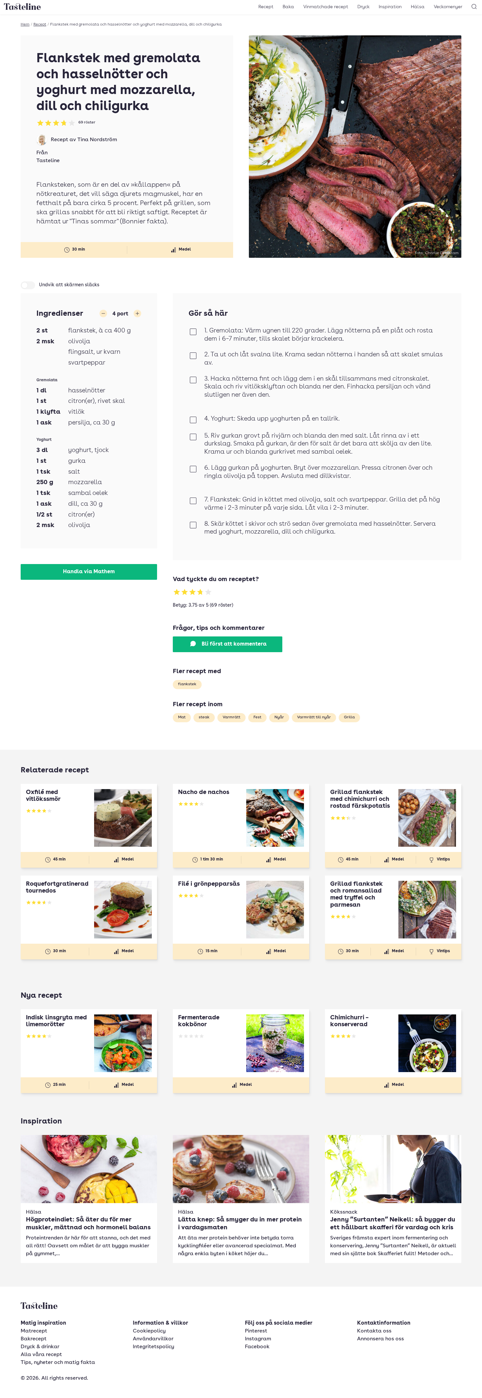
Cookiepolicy (149, 1331)
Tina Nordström (97, 139)
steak (204, 717)
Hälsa (418, 7)
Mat (182, 717)
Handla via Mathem (89, 572)
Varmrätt (231, 717)
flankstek (187, 684)
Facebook (257, 1347)
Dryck (363, 7)
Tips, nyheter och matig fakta (58, 1362)
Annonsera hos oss (380, 1339)
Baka (288, 7)
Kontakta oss (374, 1331)
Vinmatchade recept (325, 7)
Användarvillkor (153, 1339)
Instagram (258, 1339)
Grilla (349, 717)
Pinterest (256, 1331)
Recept (265, 7)
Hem (25, 25)
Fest (257, 717)
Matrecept (34, 1331)
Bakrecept (34, 1339)
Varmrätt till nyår (314, 717)
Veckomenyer (448, 7)
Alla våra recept (41, 1354)
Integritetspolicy (153, 1347)
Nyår (279, 717)
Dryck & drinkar (40, 1347)
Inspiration (390, 7)
